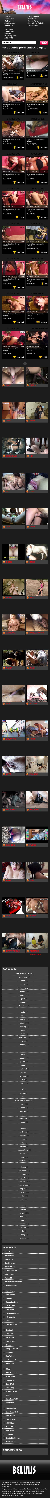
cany (24, 1235)
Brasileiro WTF (10, 1399)
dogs (24, 1023)
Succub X (8, 1380)
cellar (24, 1012)
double (32, 76)
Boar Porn (8, 1337)
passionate (24, 1185)
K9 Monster (9, 1317)
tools (24, 1034)
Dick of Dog (9, 1408)
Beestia (7, 34)
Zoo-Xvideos (33, 25)
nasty (24, 1051)
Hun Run (8, 1334)
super (24, 1189)
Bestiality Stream (11, 1438)
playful (24, 991)
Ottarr (7, 1345)
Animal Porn (9, 25)
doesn (24, 1167)
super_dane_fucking (24, 973)
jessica (24, 1238)
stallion (24, 1227)
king (24, 1220)
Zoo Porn (8, 1430)
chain (24, 981)
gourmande (10, 77)
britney (24, 1045)
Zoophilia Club (10, 1349)
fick (24, 1080)
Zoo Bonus (9, 31)
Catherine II (9, 21)
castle (24, 1072)
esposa (24, 1135)
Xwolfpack (8, 29)
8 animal (31, 9)
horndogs (24, 1118)
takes (24, 1115)
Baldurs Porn (10, 1391)
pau (24, 1139)
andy (24, 1213)
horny (24, 1019)
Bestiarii (8, 1330)
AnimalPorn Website (36, 23)
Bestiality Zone (11, 1313)
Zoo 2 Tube (9, 1384)
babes (24, 1041)
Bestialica (8, 1403)
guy (24, 1157)
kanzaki (24, 1111)
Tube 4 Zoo (9, 1376)
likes (24, 1016)
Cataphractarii (33, 17)
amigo (24, 1143)
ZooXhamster (10, 23)
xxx (8, 109)
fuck (31, 248)
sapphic (24, 1058)
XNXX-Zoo (8, 1423)
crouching (24, 977)
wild (24, 1196)
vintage (24, 1174)
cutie (24, 984)
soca (24, 1122)
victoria (24, 1076)
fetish (24, 1054)
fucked (24, 1154)
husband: (24, 1161)
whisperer (24, 1171)
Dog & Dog (9, 1341)
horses (24, 1217)
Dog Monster (10, 1324)
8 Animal (8, 1352)
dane (24, 1192)
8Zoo (6, 1369)
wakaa (24, 1209)
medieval (24, 1069)
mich (24, 1083)
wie (24, 1090)
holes (24, 1030)
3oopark (8, 1434)
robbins (24, 1002)
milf (24, 1104)
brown (24, 1224)
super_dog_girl (24, 988)
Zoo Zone (8, 17)
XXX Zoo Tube (10, 1373)
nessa (24, 1128)
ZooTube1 (8, 1356)
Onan (7, 1395)
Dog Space (9, 1419)
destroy (24, 1026)
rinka (24, 1108)
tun (24, 1097)
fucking (24, 1181)
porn (11, 109)
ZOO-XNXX (8, 38)
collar (24, 1065)
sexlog (24, 1146)
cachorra (24, 1132)
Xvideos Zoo (10, 1442)
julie (24, 999)
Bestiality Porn (10, 36)
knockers (24, 1006)
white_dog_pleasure (24, 1100)
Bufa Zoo (8, 1363)
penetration (34, 109)
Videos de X (9, 1360)
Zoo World (9, 1416)
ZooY (6, 1321)
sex (24, 1199)
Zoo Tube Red (10, 1412)
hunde (24, 1093)
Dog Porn (8, 1309)
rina (24, 1206)
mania (9, 144)
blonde (24, 995)
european (24, 1037)
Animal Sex (9, 19)
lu (24, 1231)
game (24, 1062)
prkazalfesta (24, 1150)
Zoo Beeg (8, 1388)
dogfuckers (24, 1178)
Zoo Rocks (32, 19)
